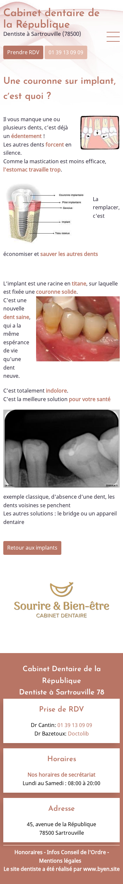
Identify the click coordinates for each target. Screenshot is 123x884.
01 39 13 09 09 (66, 52)
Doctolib (78, 733)
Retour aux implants (32, 547)
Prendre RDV (23, 52)
